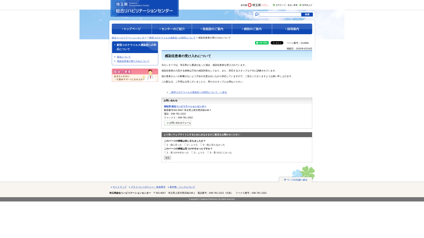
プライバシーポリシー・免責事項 (148, 187)
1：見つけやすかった (178, 152)
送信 (167, 158)
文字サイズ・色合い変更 (287, 5)
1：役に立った (174, 144)
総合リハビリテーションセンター (129, 37)
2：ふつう (192, 144)
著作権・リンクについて (182, 187)
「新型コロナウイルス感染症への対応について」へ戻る (198, 92)
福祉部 (167, 106)
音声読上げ (307, 5)
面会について (124, 57)
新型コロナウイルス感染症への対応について (172, 37)
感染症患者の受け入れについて (133, 61)
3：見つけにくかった (221, 152)
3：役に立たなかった (214, 144)
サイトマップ (120, 187)
